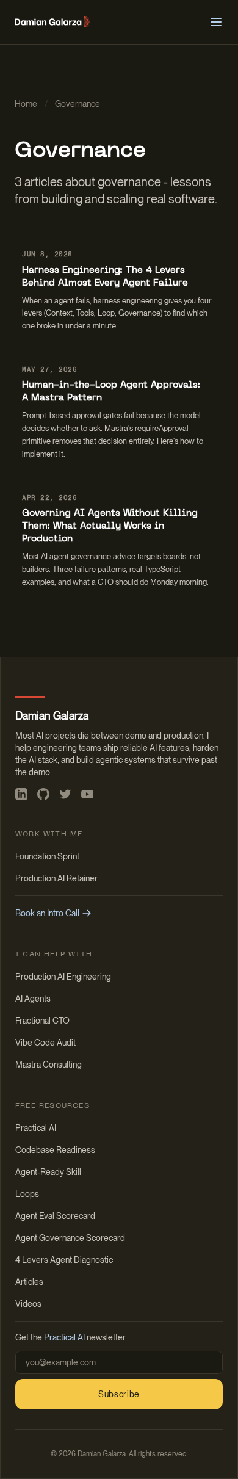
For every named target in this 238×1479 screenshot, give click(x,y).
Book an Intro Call (47, 913)
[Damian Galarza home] (52, 21)
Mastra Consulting (48, 1064)
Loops (27, 1194)
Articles (29, 1282)
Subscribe (119, 1394)
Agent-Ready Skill (48, 1172)
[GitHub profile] (43, 794)
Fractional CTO (42, 1020)
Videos (28, 1304)
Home (26, 104)
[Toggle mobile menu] (216, 22)
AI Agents (33, 998)
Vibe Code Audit (45, 1042)
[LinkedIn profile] (21, 794)
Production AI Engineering (63, 977)
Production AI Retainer (56, 878)
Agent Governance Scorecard (70, 1238)
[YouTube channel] (87, 794)
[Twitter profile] (65, 794)
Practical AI (35, 1128)
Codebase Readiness (55, 1150)
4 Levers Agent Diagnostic (64, 1260)
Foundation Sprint (47, 856)
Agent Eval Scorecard (55, 1216)
